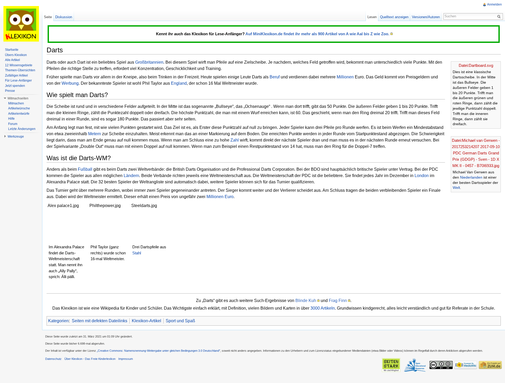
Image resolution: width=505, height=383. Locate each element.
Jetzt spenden (15, 86)
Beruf (275, 77)
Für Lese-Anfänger (18, 80)
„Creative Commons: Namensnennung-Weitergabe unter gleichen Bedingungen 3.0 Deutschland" (158, 350)
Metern (94, 134)
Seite (48, 17)
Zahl (234, 140)
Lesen (372, 17)
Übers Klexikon (16, 55)
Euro (229, 196)
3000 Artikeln (322, 308)
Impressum (125, 358)
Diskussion (63, 17)
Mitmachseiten (18, 98)
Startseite (11, 50)
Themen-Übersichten (20, 70)
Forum (12, 124)
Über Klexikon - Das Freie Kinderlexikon (89, 358)
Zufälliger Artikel (16, 75)
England (179, 83)
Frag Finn (338, 300)
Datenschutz (53, 358)
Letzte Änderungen (22, 129)
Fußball (85, 169)
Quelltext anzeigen (394, 17)
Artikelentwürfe (18, 113)
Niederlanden (471, 177)
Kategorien (58, 321)
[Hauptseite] (21, 24)
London (422, 175)
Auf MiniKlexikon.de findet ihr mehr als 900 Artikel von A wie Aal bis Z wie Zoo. (317, 34)
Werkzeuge (16, 136)
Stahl (136, 253)
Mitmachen (16, 103)
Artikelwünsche (19, 108)
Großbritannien (149, 62)
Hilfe (11, 118)
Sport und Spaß (180, 321)
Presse (10, 91)
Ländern (131, 175)
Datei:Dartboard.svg (476, 65)
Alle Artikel (12, 60)
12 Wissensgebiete (18, 65)
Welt (456, 187)
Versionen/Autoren (426, 17)
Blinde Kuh (305, 300)
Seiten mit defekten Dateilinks (99, 321)
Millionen (345, 77)
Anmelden (494, 4)
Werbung (70, 83)
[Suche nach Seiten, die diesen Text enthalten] (500, 16)
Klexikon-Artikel (146, 321)
